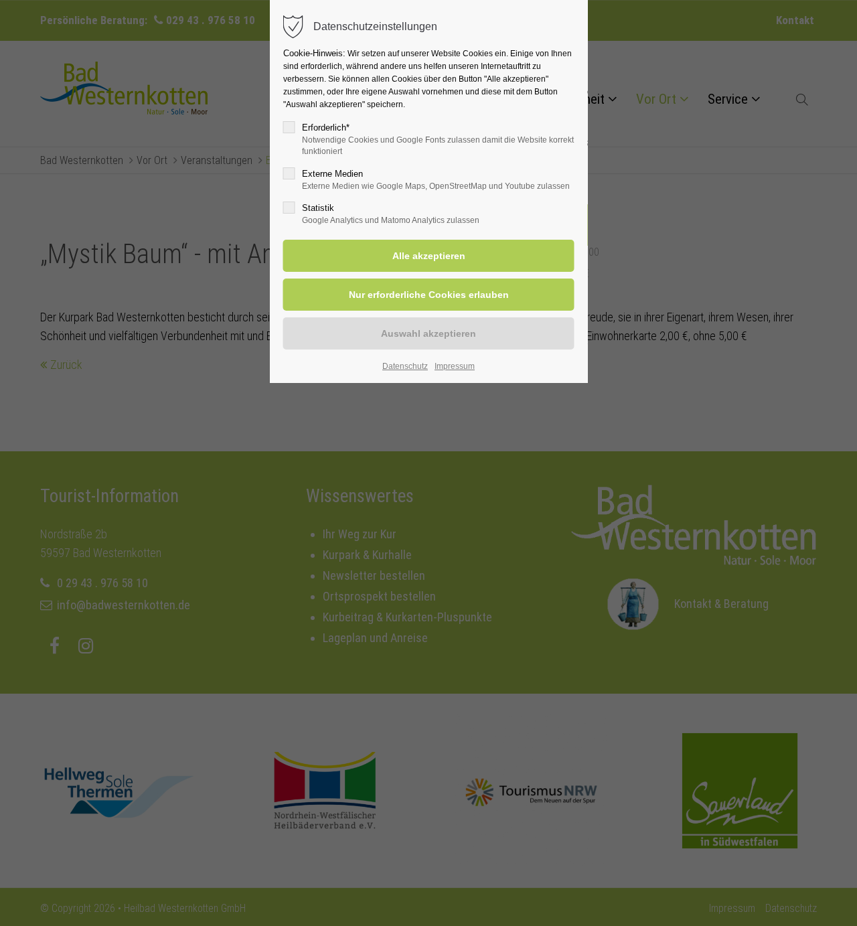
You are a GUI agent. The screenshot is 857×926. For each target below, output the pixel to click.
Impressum (455, 366)
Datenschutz (405, 366)
